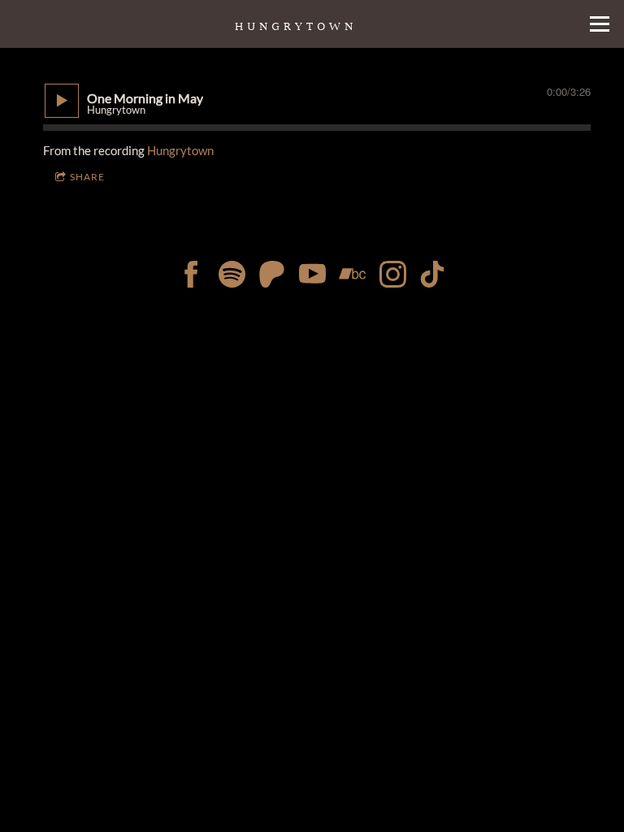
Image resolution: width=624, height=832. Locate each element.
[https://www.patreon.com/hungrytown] (271, 276)
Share (87, 177)
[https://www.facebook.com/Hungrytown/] (191, 276)
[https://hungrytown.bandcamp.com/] (352, 276)
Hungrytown (180, 150)
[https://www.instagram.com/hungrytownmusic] (392, 276)
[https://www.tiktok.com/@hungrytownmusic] (312, 276)
